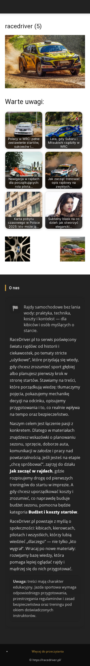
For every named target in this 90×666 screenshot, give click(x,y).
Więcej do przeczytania (48, 651)
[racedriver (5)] (45, 87)
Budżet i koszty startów (52, 512)
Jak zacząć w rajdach (31, 471)
